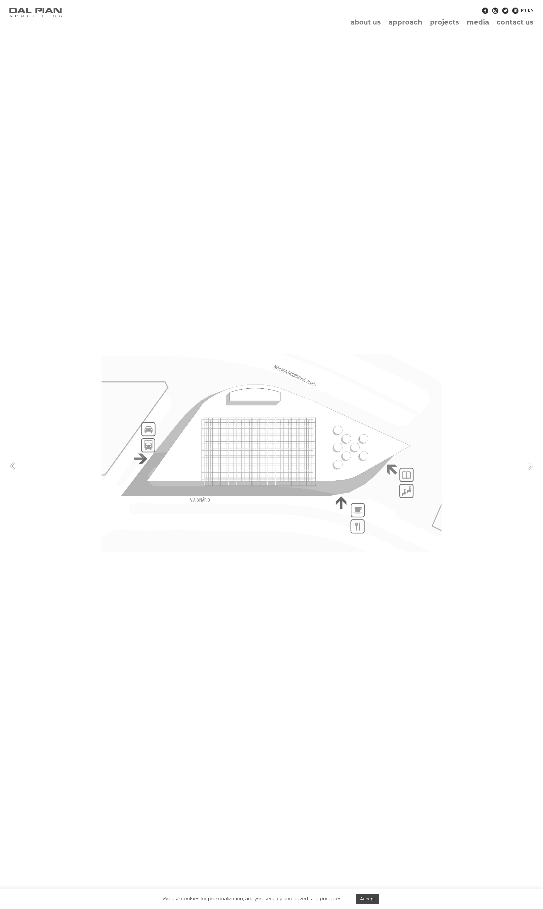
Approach (405, 22)
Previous (12, 466)
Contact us (515, 22)
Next (530, 466)
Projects (444, 22)
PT (524, 10)
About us (365, 22)
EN (531, 10)
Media (478, 22)
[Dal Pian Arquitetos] (93, 12)
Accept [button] (367, 898)
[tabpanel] (271, 467)
